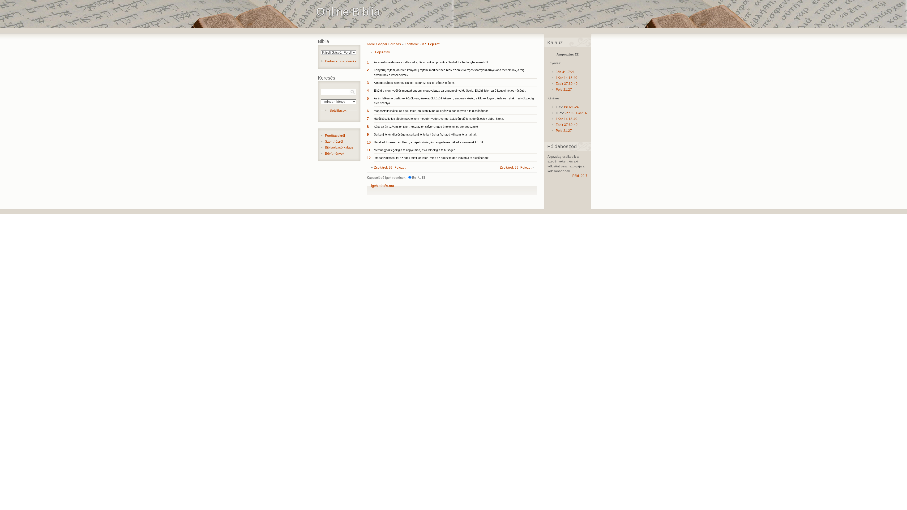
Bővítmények (334, 153)
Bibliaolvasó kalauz (339, 147)
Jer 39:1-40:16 (576, 113)
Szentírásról (334, 141)
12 (369, 158)
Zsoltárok (412, 44)
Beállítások (338, 110)
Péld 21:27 (564, 89)
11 (368, 150)
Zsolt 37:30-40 (567, 83)
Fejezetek (382, 52)
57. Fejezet (431, 44)
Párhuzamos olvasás (340, 61)
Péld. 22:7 (579, 176)
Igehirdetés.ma (382, 186)
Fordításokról (335, 135)
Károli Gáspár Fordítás (384, 44)
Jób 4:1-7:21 (565, 72)
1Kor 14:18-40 (566, 78)
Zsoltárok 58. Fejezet (515, 167)
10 (369, 142)
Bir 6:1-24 (571, 107)
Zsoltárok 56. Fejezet (390, 167)
